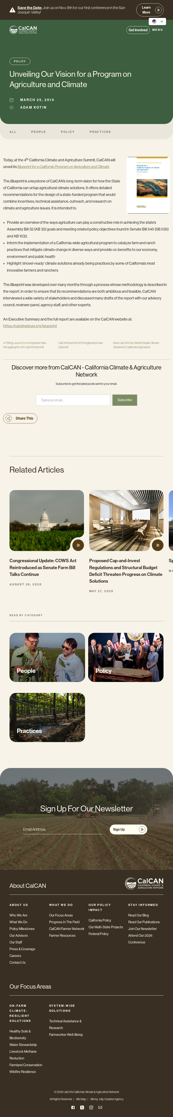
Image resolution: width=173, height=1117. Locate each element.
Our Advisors (18, 936)
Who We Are (18, 915)
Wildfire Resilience (22, 1072)
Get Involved (138, 30)
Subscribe (125, 400)
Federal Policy (99, 934)
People (38, 132)
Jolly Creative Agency (111, 1099)
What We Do (18, 922)
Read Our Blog (138, 915)
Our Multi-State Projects (106, 927)
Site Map (81, 1099)
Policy (20, 61)
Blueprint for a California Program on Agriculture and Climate (63, 167)
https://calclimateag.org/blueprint (30, 326)
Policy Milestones (22, 929)
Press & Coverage (22, 949)
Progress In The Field (64, 922)
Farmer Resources (62, 936)
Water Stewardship (23, 1045)
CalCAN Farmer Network (66, 929)
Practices (100, 132)
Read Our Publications (144, 922)
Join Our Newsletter (142, 929)
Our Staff (15, 942)
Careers (15, 956)
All (12, 132)
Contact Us (17, 963)
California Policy (100, 920)
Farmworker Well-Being (66, 1035)
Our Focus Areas (61, 915)
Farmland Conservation (25, 1065)
